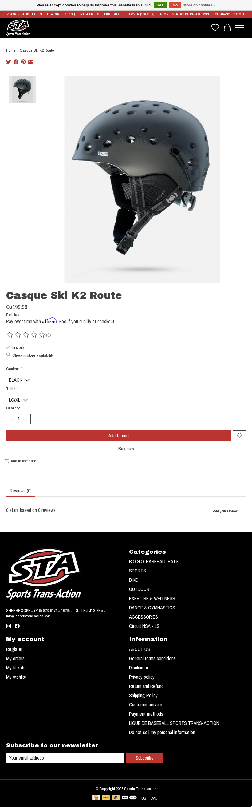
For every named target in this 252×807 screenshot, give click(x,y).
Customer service (145, 704)
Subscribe (145, 757)
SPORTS (137, 570)
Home (11, 50)
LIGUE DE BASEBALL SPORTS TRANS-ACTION (174, 723)
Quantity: (13, 408)
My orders (15, 658)
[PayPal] (106, 798)
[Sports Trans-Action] (18, 27)
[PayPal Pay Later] (116, 798)
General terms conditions (152, 658)
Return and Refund (146, 686)
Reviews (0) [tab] (21, 490)
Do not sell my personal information (162, 732)
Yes (160, 5)
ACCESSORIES (143, 616)
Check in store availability (32, 355)
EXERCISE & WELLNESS (152, 598)
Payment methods (146, 713)
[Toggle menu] (240, 28)
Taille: (12, 388)
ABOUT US (139, 649)
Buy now (126, 448)
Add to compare (23, 461)
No (175, 5)
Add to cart (118, 435)
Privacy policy (142, 676)
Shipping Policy (143, 695)
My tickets (16, 667)
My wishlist (16, 676)
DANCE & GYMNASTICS (152, 607)
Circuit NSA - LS (144, 626)
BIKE (133, 579)
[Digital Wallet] (129, 798)
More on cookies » (199, 5)
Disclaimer (138, 667)
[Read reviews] (26, 335)
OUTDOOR (139, 589)
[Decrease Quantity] (12, 419)
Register (14, 649)
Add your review (225, 511)
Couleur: (14, 368)
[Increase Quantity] (25, 419)
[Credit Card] (96, 798)
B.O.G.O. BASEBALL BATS (154, 561)
